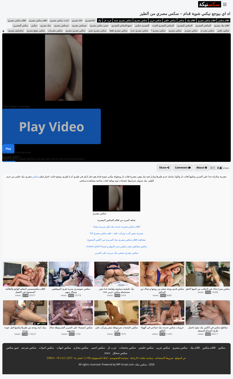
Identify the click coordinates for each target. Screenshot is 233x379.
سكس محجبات (127, 347)
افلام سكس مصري (207, 20)
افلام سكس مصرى (38, 20)
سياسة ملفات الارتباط (141, 358)
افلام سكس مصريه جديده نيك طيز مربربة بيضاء (116, 226)
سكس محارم (81, 347)
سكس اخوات (46, 347)
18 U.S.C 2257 (64, 358)
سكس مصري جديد (123, 20)
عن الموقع (180, 358)
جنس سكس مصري (99, 25)
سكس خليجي (146, 347)
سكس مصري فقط (118, 30)
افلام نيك (191, 20)
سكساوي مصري (16, 30)
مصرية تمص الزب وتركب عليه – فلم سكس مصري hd (116, 233)
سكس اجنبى (98, 347)
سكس (181, 20)
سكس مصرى (191, 30)
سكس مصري (140, 20)
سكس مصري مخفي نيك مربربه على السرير (116, 252)
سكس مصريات (55, 30)
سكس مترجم (28, 347)
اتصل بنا (78, 358)
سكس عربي (155, 20)
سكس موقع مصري (36, 30)
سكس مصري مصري (75, 30)
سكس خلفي (170, 20)
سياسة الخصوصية (119, 358)
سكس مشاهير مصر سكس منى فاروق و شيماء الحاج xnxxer (116, 246)
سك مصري (45, 25)
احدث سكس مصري (59, 20)
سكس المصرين (20, 25)
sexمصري (90, 20)
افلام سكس (223, 20)
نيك (99, 20)
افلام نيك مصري (221, 25)
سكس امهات (63, 347)
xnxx (107, 353)
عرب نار (107, 20)
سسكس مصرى (79, 25)
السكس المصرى (203, 25)
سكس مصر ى (207, 30)
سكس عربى (163, 347)
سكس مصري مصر (97, 30)
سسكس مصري (61, 25)
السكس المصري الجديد (163, 25)
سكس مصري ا (158, 30)
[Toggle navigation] (226, 4)
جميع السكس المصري (121, 25)
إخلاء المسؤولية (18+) (96, 358)
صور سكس (12, 347)
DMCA (50, 358)
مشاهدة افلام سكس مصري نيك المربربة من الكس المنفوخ (116, 239)
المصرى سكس (142, 25)
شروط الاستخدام (164, 358)
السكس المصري (184, 25)
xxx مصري (77, 20)
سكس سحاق (120, 353)
